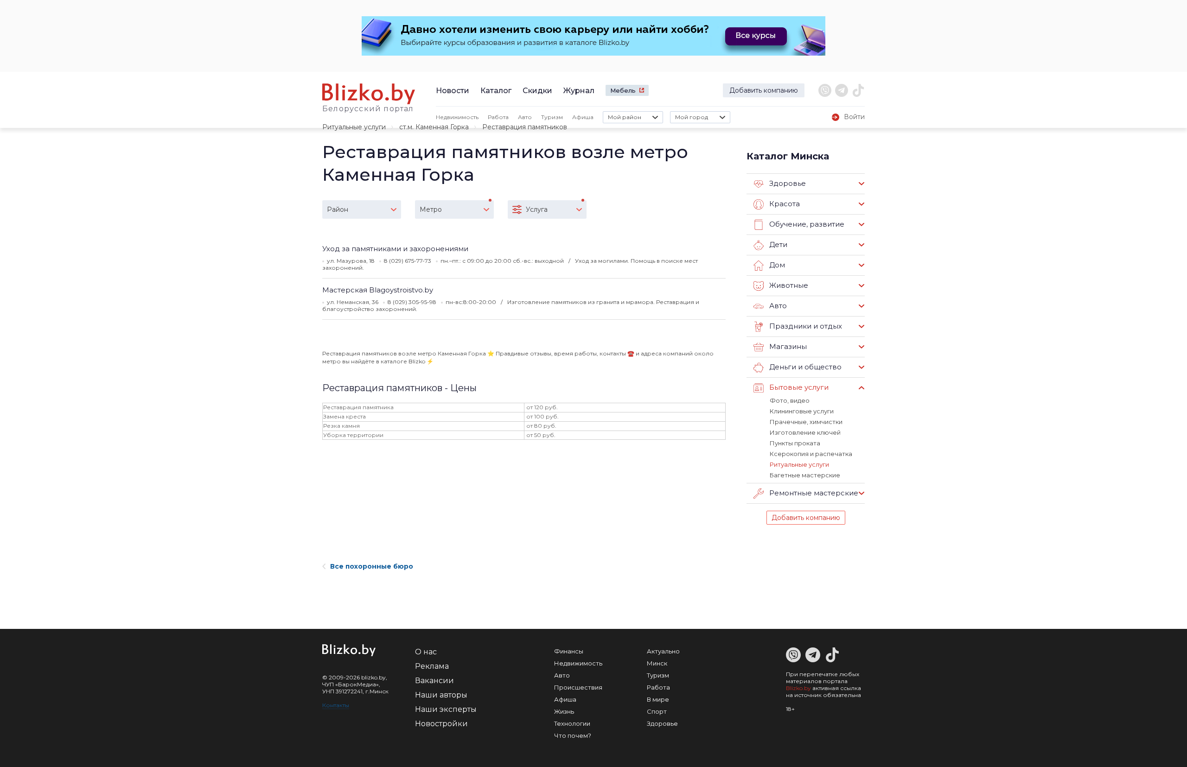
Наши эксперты (446, 709)
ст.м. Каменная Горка (434, 127)
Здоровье (662, 723)
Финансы (568, 651)
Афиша (583, 117)
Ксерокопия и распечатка (811, 453)
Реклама (432, 666)
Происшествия (578, 687)
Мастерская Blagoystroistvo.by (377, 289)
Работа (498, 117)
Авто (525, 117)
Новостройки (441, 723)
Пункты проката (795, 443)
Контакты (335, 705)
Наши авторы (441, 695)
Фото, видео (790, 400)
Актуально (663, 651)
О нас (426, 651)
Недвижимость (457, 117)
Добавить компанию (763, 90)
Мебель (623, 90)
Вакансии (434, 680)
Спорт (657, 711)
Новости (452, 90)
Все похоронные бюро (371, 566)
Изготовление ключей (805, 432)
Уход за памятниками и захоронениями (395, 248)
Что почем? (572, 735)
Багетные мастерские (805, 475)
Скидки (537, 90)
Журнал (578, 90)
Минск (657, 663)
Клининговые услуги (802, 411)
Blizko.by (798, 688)
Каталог (495, 90)
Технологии (572, 723)
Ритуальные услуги (354, 127)
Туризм (552, 117)
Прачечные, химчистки (806, 421)
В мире (658, 699)
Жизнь (564, 711)
